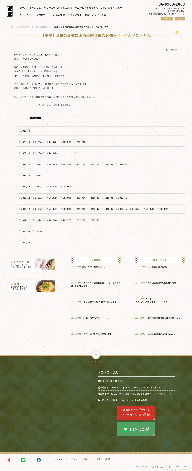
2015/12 (25, 242)
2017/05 (95, 220)
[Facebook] (39, 460)
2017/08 (53, 220)
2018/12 (25, 209)
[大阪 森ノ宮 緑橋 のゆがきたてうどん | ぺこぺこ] (10, 12)
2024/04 (53, 142)
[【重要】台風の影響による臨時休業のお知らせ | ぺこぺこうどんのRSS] (176, 32)
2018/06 (108, 209)
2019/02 (108, 198)
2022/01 (122, 164)
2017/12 (25, 220)
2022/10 (53, 164)
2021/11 (39, 175)
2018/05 (122, 209)
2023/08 (25, 153)
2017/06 (81, 220)
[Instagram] (8, 460)
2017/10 (39, 220)
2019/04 (81, 198)
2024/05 (39, 142)
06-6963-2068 (172, 4)
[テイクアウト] (32, 265)
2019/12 (25, 198)
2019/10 (39, 198)
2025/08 (25, 131)
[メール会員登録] (136, 420)
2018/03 (150, 209)
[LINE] (23, 460)
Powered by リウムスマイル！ (175, 470)
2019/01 (122, 198)
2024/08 (25, 142)
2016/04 (25, 231)
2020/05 (67, 187)
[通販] (32, 286)
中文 (180, 19)
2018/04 (136, 209)
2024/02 (81, 142)
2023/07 (39, 153)
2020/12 (25, 187)
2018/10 (53, 209)
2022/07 (81, 164)
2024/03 (67, 142)
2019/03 (95, 198)
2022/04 (95, 164)
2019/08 (53, 198)
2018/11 (39, 209)
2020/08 (53, 187)
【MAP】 (181, 14)
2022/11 (39, 164)
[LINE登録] (136, 436)
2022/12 (25, 164)
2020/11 (39, 187)
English (167, 19)
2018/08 (81, 209)
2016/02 (39, 231)
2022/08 (67, 164)
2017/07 (67, 220)
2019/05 (67, 198)
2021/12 (25, 175)
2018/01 (164, 209)
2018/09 (67, 209)
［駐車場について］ (162, 394)
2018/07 (95, 209)
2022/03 (108, 164)
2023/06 (53, 153)
